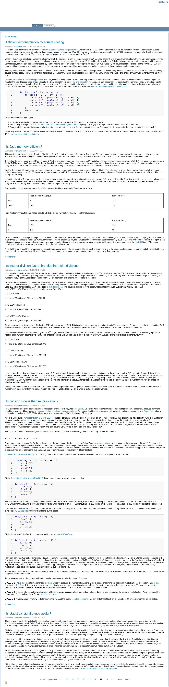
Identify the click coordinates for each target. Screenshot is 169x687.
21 (112, 679)
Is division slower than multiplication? (32, 401)
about (165, 2)
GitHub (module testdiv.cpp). (40, 431)
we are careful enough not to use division (109, 86)
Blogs (14, 37)
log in (159, 2)
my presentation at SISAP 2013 (37, 418)
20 (107, 679)
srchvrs (19, 47)
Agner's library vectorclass (151, 375)
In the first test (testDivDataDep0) (19, 454)
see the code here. (49, 594)
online (116, 165)
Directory (49, 26)
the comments (82, 599)
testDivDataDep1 (20, 511)
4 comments (10, 257)
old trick (48, 583)
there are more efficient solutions (24, 134)
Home (7, 37)
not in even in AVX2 (47, 276)
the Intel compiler (80, 82)
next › (119, 679)
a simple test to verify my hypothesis (27, 80)
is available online (55, 287)
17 (89, 679)
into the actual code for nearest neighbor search (58, 125)
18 (95, 679)
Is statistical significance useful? (28, 613)
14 (72, 679)
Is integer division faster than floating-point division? (42, 265)
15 (78, 679)
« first (42, 679)
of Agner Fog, (148, 411)
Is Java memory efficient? (24, 146)
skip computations (102, 443)
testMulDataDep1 (65, 534)
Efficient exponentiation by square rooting (35, 42)
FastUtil (138, 242)
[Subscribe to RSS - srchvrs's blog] (6, 683)
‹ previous (52, 679)
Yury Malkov (78, 409)
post (28, 273)
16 (84, 679)
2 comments (10, 604)
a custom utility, (36, 165)
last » (127, 679)
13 (67, 679)
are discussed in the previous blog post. (100, 668)
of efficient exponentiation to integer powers (58, 50)
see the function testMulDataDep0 (28, 478)
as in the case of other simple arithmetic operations (54, 411)
